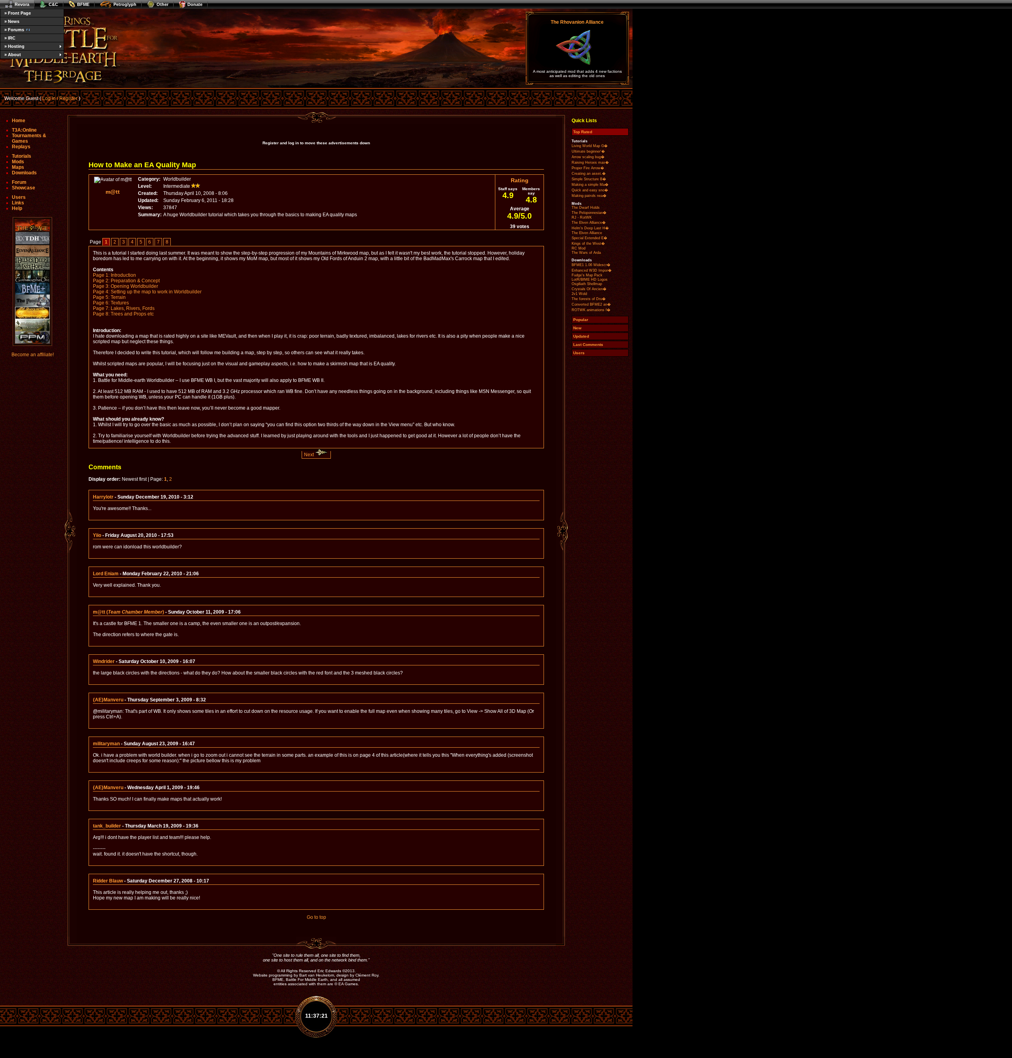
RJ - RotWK (582, 217)
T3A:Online (24, 130)
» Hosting (14, 46)
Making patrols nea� (589, 196)
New (577, 328)
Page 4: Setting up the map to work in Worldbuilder (147, 292)
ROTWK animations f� (591, 310)
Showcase (23, 188)
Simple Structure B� (589, 179)
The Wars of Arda (586, 253)
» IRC (9, 38)
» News (11, 21)
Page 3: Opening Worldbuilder (125, 286)
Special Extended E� (589, 238)
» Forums (14, 29)
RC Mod (578, 248)
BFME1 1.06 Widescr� (591, 265)
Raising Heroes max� (590, 162)
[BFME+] (32, 288)
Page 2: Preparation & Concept (126, 280)
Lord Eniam (106, 573)
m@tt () (128, 612)
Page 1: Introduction (114, 275)
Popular (580, 319)
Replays (21, 146)
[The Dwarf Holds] (32, 238)
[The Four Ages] (32, 301)
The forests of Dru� (589, 299)
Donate (194, 4)
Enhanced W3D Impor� (592, 270)
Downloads (24, 173)
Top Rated (582, 132)
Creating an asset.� (589, 174)
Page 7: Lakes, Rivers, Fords (124, 308)
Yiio (97, 535)
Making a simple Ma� (590, 185)
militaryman (106, 743)
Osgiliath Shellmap (587, 284)
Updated (581, 336)
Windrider (104, 661)
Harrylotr (103, 497)
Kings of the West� (588, 244)
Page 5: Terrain (109, 297)
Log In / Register (59, 98)
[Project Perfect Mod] (32, 337)
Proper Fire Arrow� (588, 168)
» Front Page (17, 13)
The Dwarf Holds (586, 208)
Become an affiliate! (32, 354)
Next (309, 454)
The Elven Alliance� (589, 223)
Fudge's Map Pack (587, 275)
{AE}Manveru (108, 700)
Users (19, 197)
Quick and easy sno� (590, 190)
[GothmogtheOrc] (32, 276)
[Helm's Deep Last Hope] (32, 263)
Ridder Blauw (108, 881)
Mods (18, 161)
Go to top (316, 917)
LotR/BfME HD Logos (590, 280)
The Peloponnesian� (589, 213)
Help (17, 208)
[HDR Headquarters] (32, 313)
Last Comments (588, 344)
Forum (19, 182)
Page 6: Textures (111, 303)
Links (18, 203)
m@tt (113, 192)
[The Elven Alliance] (32, 251)
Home (18, 120)
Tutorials (21, 156)
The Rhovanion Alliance (577, 22)
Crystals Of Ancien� (589, 289)
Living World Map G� (590, 146)
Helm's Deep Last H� (590, 228)
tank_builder (107, 826)
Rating (520, 180)
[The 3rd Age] (32, 225)
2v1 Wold (579, 294)
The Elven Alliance (587, 233)
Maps (18, 167)
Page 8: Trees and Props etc (123, 314)
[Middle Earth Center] (32, 325)
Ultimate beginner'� (588, 151)
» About (12, 54)
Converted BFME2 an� (591, 304)
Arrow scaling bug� (588, 157)
